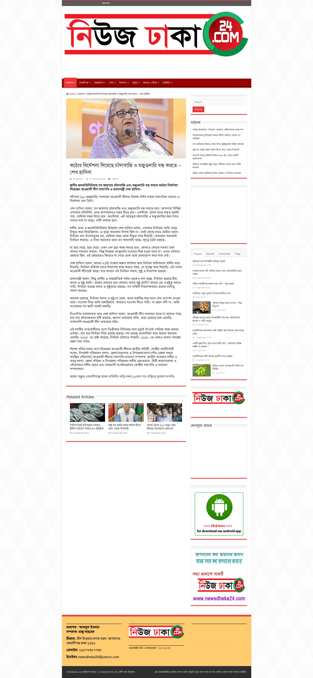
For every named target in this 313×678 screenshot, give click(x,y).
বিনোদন (122, 82)
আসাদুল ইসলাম (89, 627)
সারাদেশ (69, 82)
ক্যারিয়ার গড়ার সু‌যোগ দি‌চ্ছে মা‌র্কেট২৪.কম (211, 293)
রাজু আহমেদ (87, 632)
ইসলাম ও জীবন (150, 82)
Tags (237, 253)
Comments (224, 253)
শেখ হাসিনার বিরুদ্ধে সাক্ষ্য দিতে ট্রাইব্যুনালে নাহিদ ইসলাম (218, 144)
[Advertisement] (156, 67)
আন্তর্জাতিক (98, 82)
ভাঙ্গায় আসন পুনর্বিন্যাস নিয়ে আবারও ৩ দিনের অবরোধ (217, 173)
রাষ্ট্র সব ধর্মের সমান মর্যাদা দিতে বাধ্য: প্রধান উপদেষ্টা (124, 427)
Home (72, 94)
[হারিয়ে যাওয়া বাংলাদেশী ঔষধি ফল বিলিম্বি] (202, 370)
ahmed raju (78, 179)
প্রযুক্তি (134, 82)
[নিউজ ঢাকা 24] (157, 33)
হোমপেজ (105, 3)
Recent (210, 253)
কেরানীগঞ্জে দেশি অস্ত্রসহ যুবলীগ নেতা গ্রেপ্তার (212, 356)
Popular (198, 253)
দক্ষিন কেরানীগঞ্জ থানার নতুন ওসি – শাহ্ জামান (213, 283)
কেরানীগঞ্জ (83, 82)
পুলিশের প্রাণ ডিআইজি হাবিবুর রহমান (209, 261)
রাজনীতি (166, 82)
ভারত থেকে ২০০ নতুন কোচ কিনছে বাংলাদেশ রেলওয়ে (161, 427)
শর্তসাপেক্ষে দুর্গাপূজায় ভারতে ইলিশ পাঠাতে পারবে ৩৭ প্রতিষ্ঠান (87, 427)
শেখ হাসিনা (77, 208)
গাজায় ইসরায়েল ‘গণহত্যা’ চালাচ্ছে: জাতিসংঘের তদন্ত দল (218, 129)
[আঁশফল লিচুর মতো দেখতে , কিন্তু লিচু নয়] (202, 307)
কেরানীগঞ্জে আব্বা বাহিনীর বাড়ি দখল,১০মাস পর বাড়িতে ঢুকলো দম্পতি (130, 376)
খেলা (111, 82)
